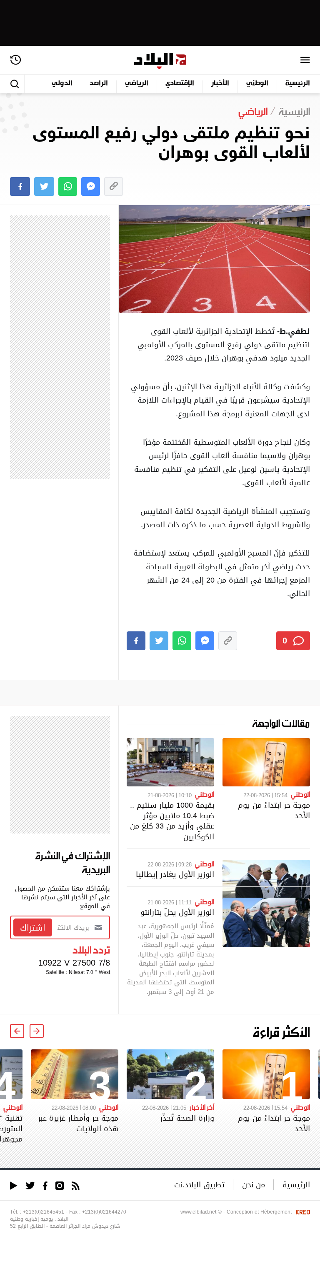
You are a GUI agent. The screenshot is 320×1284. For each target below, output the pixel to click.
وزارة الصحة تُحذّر (187, 1118)
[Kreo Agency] (301, 1211)
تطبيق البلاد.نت (199, 1184)
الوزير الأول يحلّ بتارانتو (177, 912)
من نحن (253, 1184)
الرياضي (136, 83)
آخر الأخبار (202, 1107)
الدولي (62, 83)
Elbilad (160, 61)
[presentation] (37, 1031)
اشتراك (32, 927)
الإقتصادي (179, 83)
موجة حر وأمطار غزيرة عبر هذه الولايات (78, 1123)
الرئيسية (297, 83)
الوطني (257, 83)
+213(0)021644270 (104, 1211)
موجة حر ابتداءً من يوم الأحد (274, 810)
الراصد (99, 83)
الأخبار (220, 83)
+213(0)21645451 (43, 1211)
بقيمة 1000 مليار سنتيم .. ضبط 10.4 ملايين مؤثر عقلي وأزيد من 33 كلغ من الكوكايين (172, 820)
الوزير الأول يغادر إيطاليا (175, 874)
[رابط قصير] (113, 186)
